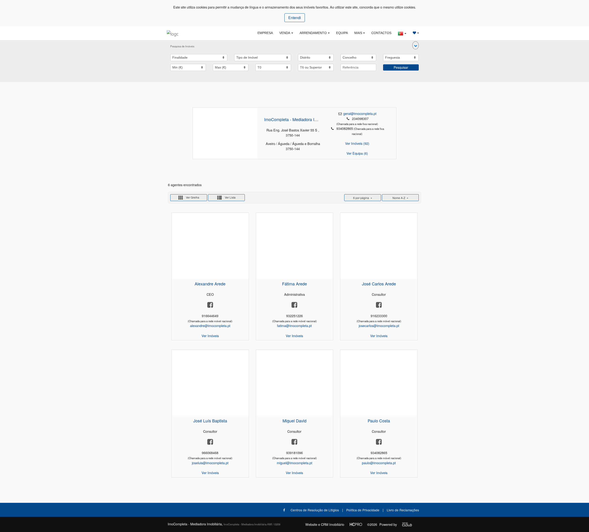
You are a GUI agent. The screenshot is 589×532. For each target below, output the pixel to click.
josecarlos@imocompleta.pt (379, 325)
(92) (357, 143)
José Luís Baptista (210, 421)
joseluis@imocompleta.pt (210, 462)
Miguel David (294, 421)
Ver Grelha (192, 197)
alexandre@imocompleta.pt (210, 325)
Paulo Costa (379, 421)
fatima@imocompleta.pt (294, 325)
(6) (357, 153)
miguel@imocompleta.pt (294, 462)
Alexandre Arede (210, 284)
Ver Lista (230, 197)
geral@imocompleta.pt (359, 113)
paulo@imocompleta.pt (379, 462)
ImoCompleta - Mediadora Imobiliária (298, 119)
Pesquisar (401, 67)
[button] (415, 45)
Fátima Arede (294, 284)
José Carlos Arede (379, 284)
